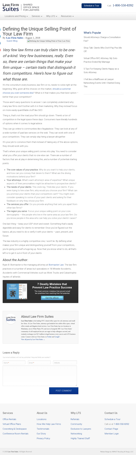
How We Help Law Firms (49, 424)
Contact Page (111, 428)
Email (31, 363)
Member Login (112, 433)
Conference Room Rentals (15, 433)
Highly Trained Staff (80, 438)
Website (57, 363)
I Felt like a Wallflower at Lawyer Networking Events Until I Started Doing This (102, 83)
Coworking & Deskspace (15, 428)
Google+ (57, 337)
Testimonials (43, 428)
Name (6, 363)
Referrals (75, 419)
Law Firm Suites (14, 37)
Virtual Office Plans (12, 424)
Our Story (41, 433)
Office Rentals (9, 419)
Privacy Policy (43, 438)
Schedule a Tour (112, 419)
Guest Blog (12, 40)
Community (76, 424)
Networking (76, 433)
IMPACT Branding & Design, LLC (122, 451)
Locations (41, 419)
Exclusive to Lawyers (81, 428)
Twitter (49, 337)
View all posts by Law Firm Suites (33, 339)
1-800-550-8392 (121, 424)
